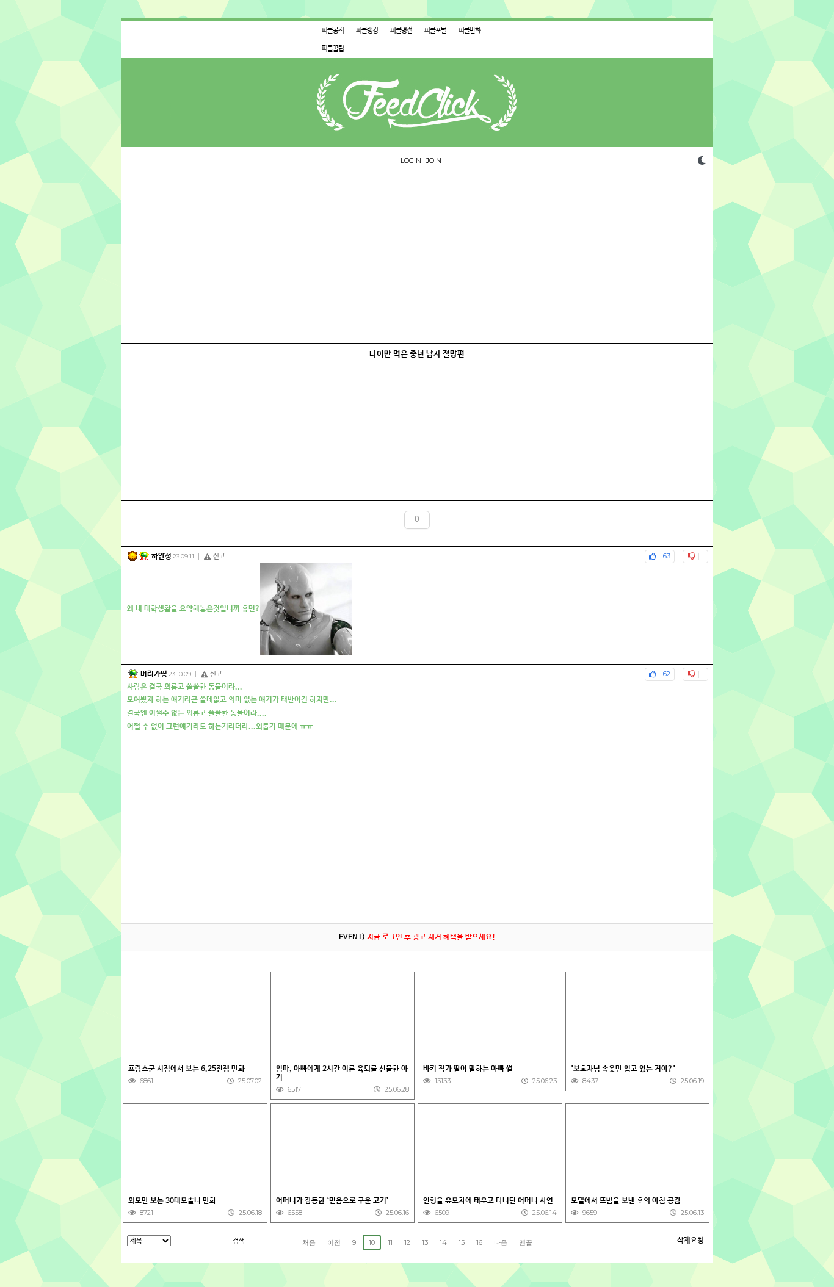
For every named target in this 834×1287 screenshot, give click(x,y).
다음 (500, 1242)
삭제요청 (690, 1240)
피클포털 (435, 30)
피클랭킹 (367, 30)
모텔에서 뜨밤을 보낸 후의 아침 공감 (626, 1201)
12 (407, 1242)
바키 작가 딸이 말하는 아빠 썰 (469, 1069)
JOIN (433, 160)
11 (390, 1242)
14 (443, 1242)
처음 (309, 1242)
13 (425, 1242)
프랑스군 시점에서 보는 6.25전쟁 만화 (186, 1069)
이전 (334, 1242)
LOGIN (411, 160)
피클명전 (401, 30)
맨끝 (525, 1242)
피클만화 (469, 30)
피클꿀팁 (333, 48)
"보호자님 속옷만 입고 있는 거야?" (623, 1069)
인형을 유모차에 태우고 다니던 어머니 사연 (488, 1201)
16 (479, 1242)
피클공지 (333, 30)
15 (462, 1242)
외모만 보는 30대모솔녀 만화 (172, 1201)
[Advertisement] (417, 257)
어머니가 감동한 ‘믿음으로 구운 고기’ (332, 1201)
